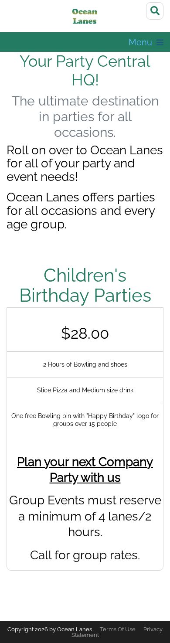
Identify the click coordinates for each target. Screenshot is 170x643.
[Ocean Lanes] (85, 17)
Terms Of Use (118, 629)
